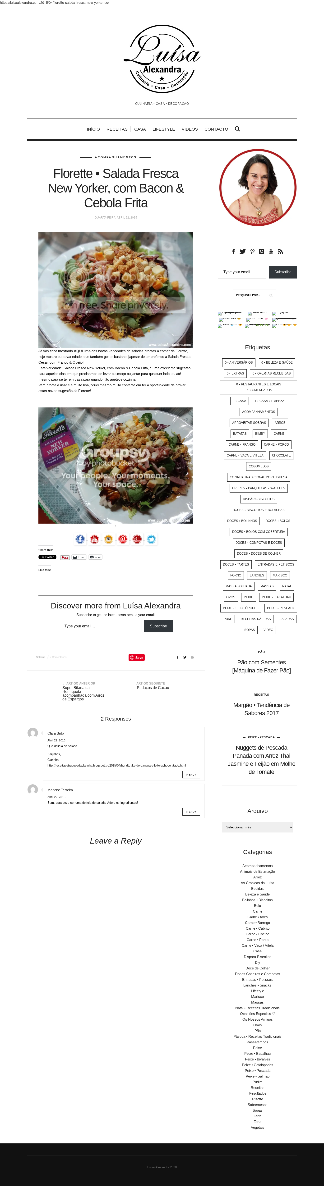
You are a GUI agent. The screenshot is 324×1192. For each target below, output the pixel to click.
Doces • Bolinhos (242, 521)
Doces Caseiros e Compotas (257, 974)
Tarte (257, 1116)
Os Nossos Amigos (257, 1019)
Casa (140, 129)
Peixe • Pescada (281, 608)
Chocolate (281, 455)
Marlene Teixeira (60, 790)
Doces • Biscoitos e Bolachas (259, 510)
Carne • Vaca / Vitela (257, 945)
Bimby (260, 433)
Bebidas (257, 888)
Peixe (248, 597)
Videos (190, 129)
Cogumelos (259, 466)
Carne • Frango (242, 444)
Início (93, 129)
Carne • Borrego (257, 923)
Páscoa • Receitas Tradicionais (257, 1036)
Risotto (257, 1099)
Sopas (249, 630)
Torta (257, 1122)
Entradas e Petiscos (276, 564)
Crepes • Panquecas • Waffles (258, 488)
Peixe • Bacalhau (276, 597)
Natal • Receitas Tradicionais (257, 1008)
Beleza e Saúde (257, 894)
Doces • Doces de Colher (259, 553)
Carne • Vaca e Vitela (245, 455)
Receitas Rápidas (256, 619)
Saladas (40, 657)
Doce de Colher (257, 968)
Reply (191, 774)
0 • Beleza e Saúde (277, 362)
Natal (287, 586)
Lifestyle (164, 129)
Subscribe (158, 626)
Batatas (240, 433)
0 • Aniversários (239, 362)
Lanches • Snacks (257, 985)
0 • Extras (235, 373)
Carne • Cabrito (257, 928)
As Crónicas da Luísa (257, 883)
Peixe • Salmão (257, 1076)
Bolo (257, 906)
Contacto (216, 129)
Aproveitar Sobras (249, 423)
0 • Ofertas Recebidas (272, 373)
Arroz (280, 423)
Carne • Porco (276, 444)
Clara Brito (55, 733)
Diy (257, 962)
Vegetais (257, 1127)
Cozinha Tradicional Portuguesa (258, 477)
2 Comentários (58, 657)
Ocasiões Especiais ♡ (257, 1014)
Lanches (257, 575)
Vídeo (268, 630)
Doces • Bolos (278, 521)
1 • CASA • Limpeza (269, 401)
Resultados (257, 1093)
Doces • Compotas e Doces (259, 542)
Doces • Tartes (236, 564)
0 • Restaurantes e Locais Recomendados (258, 387)
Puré (228, 619)
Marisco (280, 575)
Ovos (230, 597)
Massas (267, 586)
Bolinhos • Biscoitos (257, 900)
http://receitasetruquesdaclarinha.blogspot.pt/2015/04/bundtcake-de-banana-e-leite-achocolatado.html (116, 765)
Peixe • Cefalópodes (241, 608)
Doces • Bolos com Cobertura (258, 532)
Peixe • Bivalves (257, 1059)
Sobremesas (258, 1105)
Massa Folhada (239, 586)
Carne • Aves (257, 917)
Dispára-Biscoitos (259, 499)
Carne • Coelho (257, 934)
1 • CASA (239, 401)
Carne (279, 433)
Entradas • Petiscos (257, 979)
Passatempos (257, 1042)
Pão (261, 652)
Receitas (117, 129)
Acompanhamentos (116, 157)
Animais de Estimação (257, 871)
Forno (235, 575)
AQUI (78, 351)
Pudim (258, 1082)
